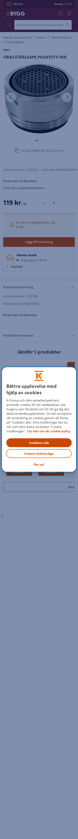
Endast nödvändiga (39, 453)
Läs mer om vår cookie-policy (49, 431)
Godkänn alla (39, 442)
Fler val (38, 464)
